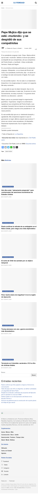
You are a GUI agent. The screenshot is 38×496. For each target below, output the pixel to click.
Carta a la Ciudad (6, 450)
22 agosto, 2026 (6, 265)
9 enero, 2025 (27, 48)
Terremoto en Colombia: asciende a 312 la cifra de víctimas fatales (18, 364)
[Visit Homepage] (18, 2)
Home (2, 8)
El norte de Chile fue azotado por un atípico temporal (17, 262)
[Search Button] (36, 2)
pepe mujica (8, 151)
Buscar (3, 372)
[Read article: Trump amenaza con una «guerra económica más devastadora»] (19, 314)
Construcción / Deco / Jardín (10, 434)
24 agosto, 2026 (6, 231)
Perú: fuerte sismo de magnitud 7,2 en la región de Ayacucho (18, 296)
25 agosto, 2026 (6, 197)
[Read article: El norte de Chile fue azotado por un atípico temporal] (19, 246)
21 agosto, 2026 (6, 299)
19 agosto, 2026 (6, 367)
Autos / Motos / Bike (7, 432)
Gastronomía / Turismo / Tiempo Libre (12, 437)
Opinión (3, 453)
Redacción (4, 481)
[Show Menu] (2, 2)
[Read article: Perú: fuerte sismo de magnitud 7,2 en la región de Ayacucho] (19, 280)
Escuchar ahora (31, 144)
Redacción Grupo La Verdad (14, 48)
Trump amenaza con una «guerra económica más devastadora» (17, 330)
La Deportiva (19, 134)
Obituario (4, 448)
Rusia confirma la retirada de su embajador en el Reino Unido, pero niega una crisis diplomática (18, 227)
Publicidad (11, 481)
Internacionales (9, 8)
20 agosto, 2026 (6, 333)
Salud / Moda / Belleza (8, 440)
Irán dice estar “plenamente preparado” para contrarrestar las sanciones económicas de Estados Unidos (17, 192)
